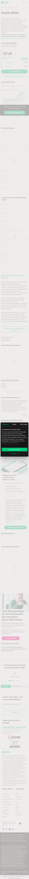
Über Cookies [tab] (23, 424)
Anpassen (13, 453)
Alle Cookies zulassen (14, 449)
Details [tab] (14, 424)
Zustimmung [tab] (5, 424)
